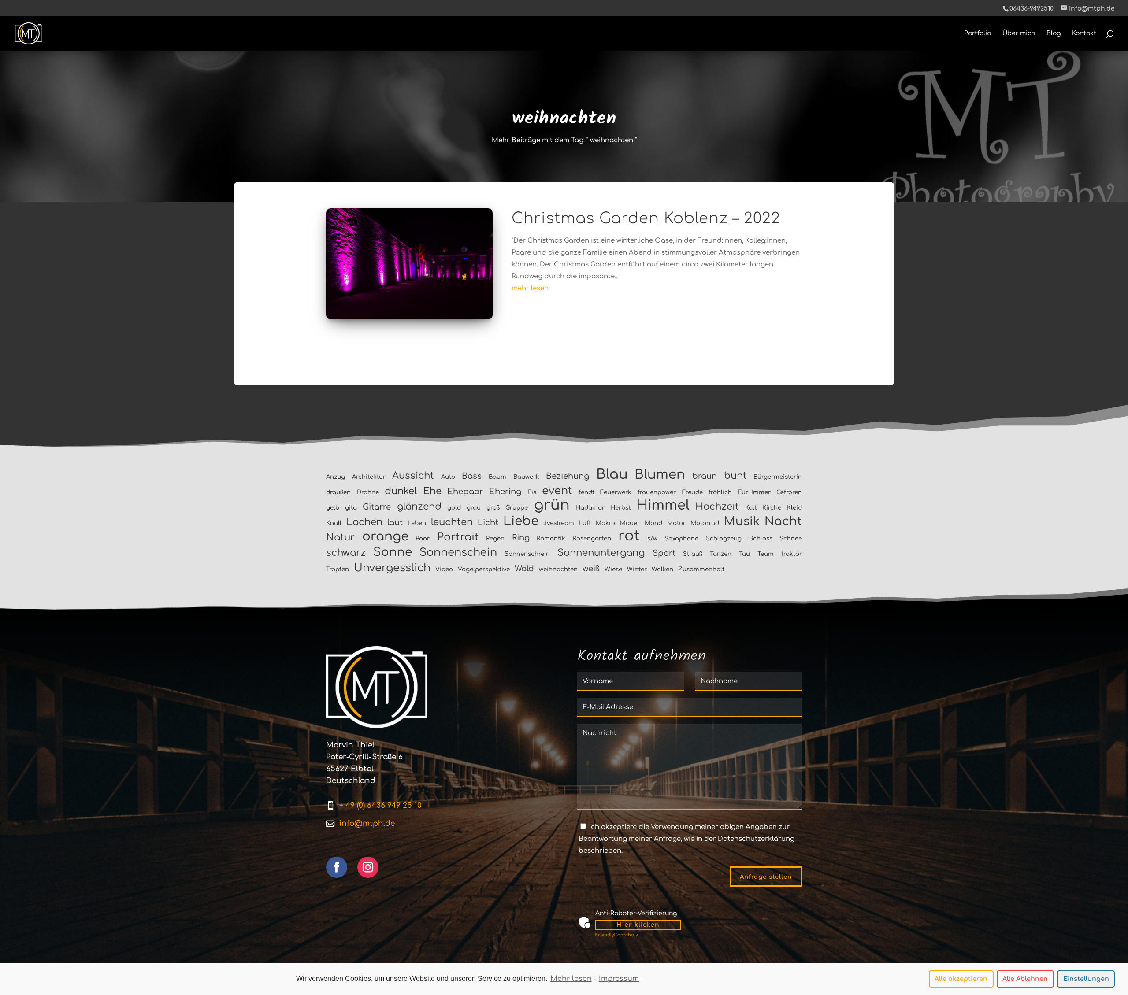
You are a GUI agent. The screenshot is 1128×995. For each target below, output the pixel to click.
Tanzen (720, 554)
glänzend (419, 506)
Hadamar (590, 507)
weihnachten (558, 569)
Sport (664, 553)
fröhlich (720, 492)
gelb (332, 507)
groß (493, 507)
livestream (558, 523)
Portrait (458, 537)
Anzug (335, 476)
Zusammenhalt (701, 569)
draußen (338, 492)
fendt (586, 492)
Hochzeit (717, 506)
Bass (472, 476)
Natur (340, 537)
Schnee (790, 538)
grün (552, 505)
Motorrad (704, 523)
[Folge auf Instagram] (367, 867)
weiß (591, 568)
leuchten (452, 522)
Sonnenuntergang (601, 552)
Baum (497, 476)
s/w (652, 538)
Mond (653, 523)
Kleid (794, 507)
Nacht (783, 521)
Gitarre (377, 507)
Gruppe (516, 507)
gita (351, 507)
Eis (531, 492)
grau (474, 507)
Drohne (368, 492)
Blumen (659, 474)
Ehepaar (465, 491)
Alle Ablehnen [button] (1025, 978)
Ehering (505, 491)
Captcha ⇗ (617, 934)
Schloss (760, 538)
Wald (524, 568)
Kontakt (1084, 33)
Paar (423, 538)
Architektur (369, 476)
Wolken (662, 569)
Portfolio (977, 33)
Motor (676, 523)
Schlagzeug (724, 538)
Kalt (751, 507)
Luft (585, 523)
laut (395, 522)
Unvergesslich (392, 568)
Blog (1053, 33)
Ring (521, 537)
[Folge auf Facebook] (336, 867)
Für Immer (754, 492)
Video (444, 569)
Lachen (364, 522)
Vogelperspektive (484, 569)
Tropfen (337, 569)
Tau (744, 554)
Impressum (619, 979)
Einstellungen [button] (1086, 978)
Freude (692, 492)
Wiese (613, 569)
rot (629, 536)
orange (385, 536)
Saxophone (681, 538)
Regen (495, 538)
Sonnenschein (458, 553)
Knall (333, 523)
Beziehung (567, 476)
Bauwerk (526, 476)
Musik (742, 521)
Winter (637, 569)
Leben (417, 523)
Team (765, 554)
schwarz (346, 552)
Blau (612, 474)
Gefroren (789, 492)
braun (704, 476)
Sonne (392, 552)
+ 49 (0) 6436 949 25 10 (380, 805)
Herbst (620, 507)
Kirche (771, 507)
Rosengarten (592, 538)
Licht (488, 522)
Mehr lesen (571, 979)
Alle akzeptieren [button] (961, 978)
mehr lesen (530, 288)
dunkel (401, 491)
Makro (605, 523)
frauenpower (657, 492)
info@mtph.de (367, 823)
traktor (791, 554)
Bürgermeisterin (777, 476)
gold (454, 507)
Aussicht (413, 475)
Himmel (663, 505)
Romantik (551, 538)
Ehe (432, 491)
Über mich (1018, 33)
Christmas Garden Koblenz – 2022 (646, 218)
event (557, 491)
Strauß (692, 554)
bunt (735, 475)
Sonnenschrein (527, 554)
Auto (448, 476)
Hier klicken (638, 924)
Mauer (630, 523)
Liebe (520, 521)
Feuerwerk (615, 492)
